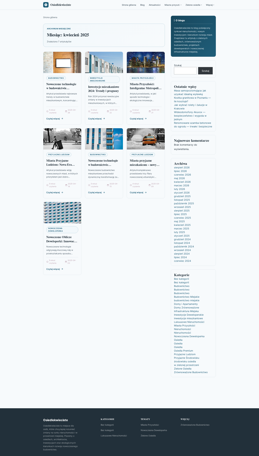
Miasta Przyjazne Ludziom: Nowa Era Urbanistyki (59, 164)
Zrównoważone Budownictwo (191, 372)
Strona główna (129, 5)
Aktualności (154, 5)
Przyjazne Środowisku (186, 357)
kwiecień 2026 (182, 181)
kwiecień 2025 (182, 224)
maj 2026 (179, 178)
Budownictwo (56, 78)
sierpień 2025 (182, 210)
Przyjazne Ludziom (58, 154)
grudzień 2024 (182, 239)
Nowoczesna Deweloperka (55, 229)
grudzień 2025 (182, 196)
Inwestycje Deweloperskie (189, 314)
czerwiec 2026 (182, 174)
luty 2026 (179, 189)
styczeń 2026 (182, 192)
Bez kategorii (181, 278)
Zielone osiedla (193, 5)
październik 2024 (184, 246)
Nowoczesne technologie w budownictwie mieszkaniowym (61, 88)
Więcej (209, 5)
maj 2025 (179, 221)
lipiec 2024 (180, 257)
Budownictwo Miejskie (186, 296)
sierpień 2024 (182, 253)
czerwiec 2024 (182, 260)
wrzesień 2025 (182, 206)
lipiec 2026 (180, 171)
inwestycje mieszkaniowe (97, 79)
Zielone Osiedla (182, 368)
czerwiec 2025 (182, 217)
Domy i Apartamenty (186, 303)
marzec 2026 (181, 185)
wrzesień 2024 (182, 250)
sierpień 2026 (182, 167)
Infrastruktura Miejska (186, 311)
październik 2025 (184, 203)
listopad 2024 (182, 242)
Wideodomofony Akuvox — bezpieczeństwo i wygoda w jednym (190, 116)
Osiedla (178, 339)
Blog (142, 5)
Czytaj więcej (53, 118)
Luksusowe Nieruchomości (189, 321)
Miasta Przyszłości (142, 78)
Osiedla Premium (183, 350)
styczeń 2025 (182, 235)
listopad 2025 (182, 199)
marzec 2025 (181, 228)
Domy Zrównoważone (186, 307)
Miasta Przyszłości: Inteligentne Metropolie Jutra (145, 88)
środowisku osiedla (185, 361)
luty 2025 (179, 232)
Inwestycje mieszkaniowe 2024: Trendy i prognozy (103, 89)
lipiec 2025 (180, 214)
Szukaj (178, 65)
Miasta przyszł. (172, 5)
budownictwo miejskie (186, 300)
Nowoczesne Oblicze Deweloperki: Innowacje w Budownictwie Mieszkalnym (61, 243)
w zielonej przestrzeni (186, 365)
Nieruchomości (182, 329)
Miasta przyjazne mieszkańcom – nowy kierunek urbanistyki (143, 164)
